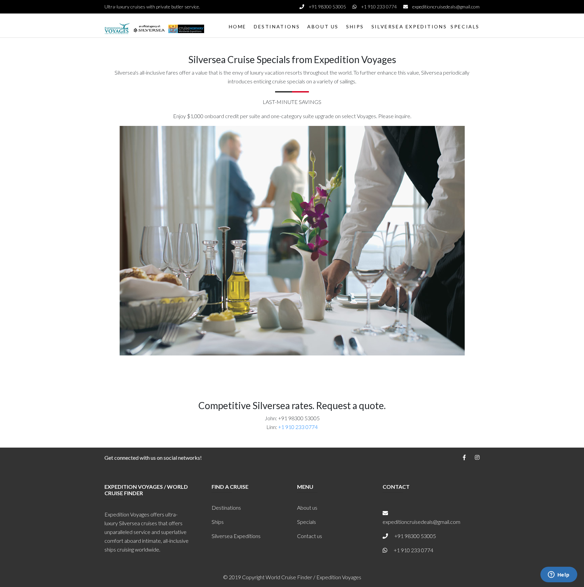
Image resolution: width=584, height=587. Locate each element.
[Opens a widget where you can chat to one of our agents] (558, 575)
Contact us (309, 536)
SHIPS (355, 26)
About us (307, 507)
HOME (237, 26)
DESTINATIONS (277, 26)
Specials (306, 521)
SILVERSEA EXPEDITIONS (409, 26)
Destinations (226, 507)
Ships (218, 521)
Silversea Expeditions (236, 536)
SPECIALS (465, 26)
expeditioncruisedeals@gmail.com (445, 6)
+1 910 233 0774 (379, 6)
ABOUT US (323, 26)
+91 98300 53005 (327, 6)
